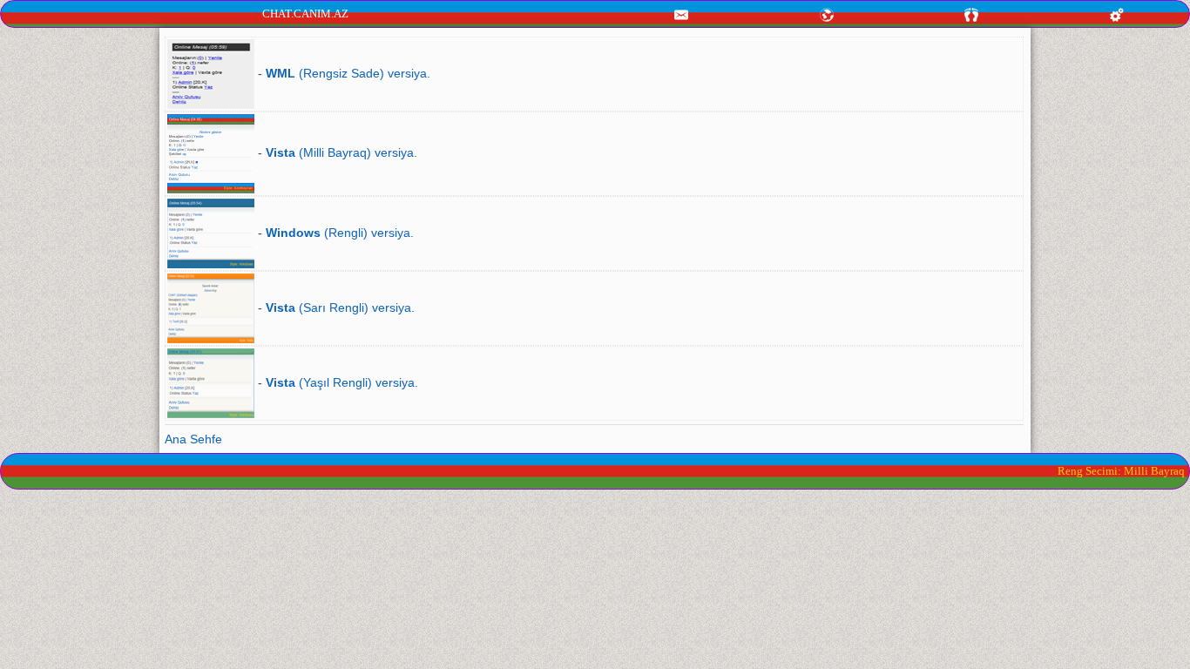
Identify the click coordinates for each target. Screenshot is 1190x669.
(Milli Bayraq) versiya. (341, 152)
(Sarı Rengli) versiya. (340, 307)
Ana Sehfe (193, 439)
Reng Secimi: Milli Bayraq (1121, 470)
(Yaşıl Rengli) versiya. (342, 382)
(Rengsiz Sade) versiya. (348, 73)
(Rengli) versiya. (340, 233)
